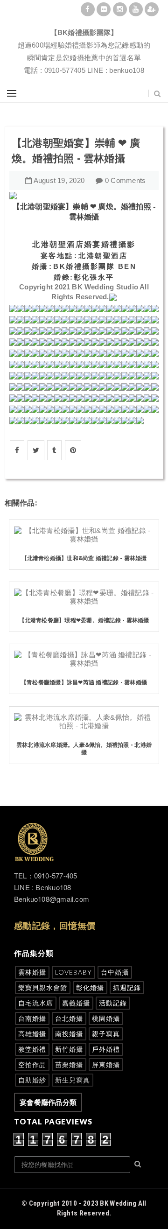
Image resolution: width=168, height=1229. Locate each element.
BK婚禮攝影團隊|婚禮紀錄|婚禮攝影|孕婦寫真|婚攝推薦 (84, 21)
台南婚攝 (32, 1018)
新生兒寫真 (72, 1080)
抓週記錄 (127, 987)
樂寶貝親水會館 (42, 987)
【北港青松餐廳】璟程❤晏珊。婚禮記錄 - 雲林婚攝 (84, 620)
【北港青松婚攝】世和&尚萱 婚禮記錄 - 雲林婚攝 (84, 558)
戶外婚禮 (106, 1049)
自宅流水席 (35, 1003)
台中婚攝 (115, 972)
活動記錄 (113, 1003)
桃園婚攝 (106, 1018)
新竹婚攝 (69, 1049)
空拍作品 (32, 1064)
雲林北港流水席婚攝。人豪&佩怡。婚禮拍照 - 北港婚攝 (84, 748)
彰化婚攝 (90, 987)
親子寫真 (106, 1034)
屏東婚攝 (106, 1064)
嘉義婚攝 (76, 1003)
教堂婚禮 (32, 1049)
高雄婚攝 (32, 1034)
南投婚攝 (69, 1034)
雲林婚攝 (32, 972)
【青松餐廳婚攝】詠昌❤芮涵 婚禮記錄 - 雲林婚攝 (84, 682)
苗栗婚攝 (69, 1064)
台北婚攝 (69, 1018)
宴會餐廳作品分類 (48, 1102)
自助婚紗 (32, 1080)
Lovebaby (73, 972)
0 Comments (125, 180)
